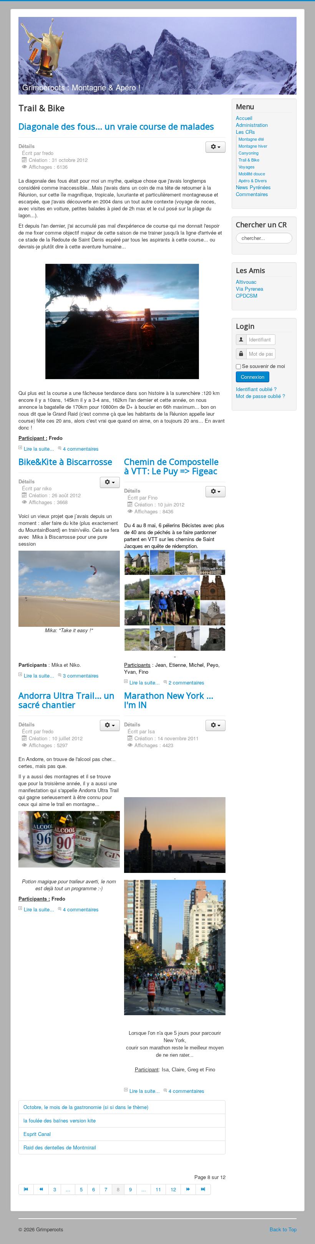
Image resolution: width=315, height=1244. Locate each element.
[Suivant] (188, 1189)
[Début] (26, 1189)
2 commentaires (186, 682)
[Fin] (203, 1189)
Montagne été (251, 139)
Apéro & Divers (253, 180)
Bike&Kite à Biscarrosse (65, 461)
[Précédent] (41, 1189)
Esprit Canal (37, 1133)
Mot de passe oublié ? (260, 396)
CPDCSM (246, 295)
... (68, 1189)
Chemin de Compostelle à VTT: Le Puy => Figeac (171, 466)
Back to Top (283, 1229)
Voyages (247, 166)
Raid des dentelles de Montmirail (59, 1147)
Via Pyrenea (249, 288)
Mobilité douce (252, 173)
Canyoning (249, 153)
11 (158, 1189)
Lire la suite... (39, 448)
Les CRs (245, 131)
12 (173, 1189)
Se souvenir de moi (263, 366)
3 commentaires (81, 675)
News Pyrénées (253, 187)
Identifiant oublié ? (256, 389)
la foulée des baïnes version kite (59, 1120)
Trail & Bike (249, 160)
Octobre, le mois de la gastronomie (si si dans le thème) (85, 1107)
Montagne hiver (253, 146)
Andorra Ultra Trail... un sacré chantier (66, 699)
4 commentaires (81, 448)
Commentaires (252, 194)
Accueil (244, 118)
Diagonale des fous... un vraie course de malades (116, 126)
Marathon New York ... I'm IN (168, 699)
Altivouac (246, 281)
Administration (252, 125)
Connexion (252, 376)
